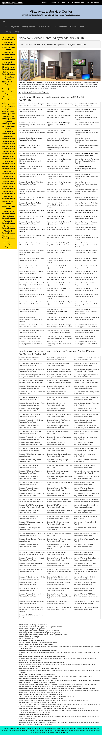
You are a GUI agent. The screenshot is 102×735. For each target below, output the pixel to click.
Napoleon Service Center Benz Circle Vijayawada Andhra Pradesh (59, 217)
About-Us (65, 2)
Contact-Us (55, 2)
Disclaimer (12, 729)
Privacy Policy (21, 729)
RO (88, 26)
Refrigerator (14, 26)
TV (54, 26)
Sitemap (5, 729)
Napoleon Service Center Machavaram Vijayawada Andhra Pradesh (87, 154)
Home (4, 21)
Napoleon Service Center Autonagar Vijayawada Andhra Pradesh (58, 110)
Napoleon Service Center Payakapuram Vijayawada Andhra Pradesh (59, 278)
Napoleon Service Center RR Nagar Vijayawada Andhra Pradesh (30, 278)
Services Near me (93, 2)
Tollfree (44, 2)
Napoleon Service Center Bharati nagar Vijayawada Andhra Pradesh (31, 212)
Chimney (8, 31)
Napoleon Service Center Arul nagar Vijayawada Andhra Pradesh (86, 212)
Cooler (81, 26)
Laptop (16, 31)
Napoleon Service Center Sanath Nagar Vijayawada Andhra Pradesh (59, 212)
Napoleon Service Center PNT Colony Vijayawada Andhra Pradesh (87, 217)
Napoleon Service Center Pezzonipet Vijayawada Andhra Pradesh (86, 223)
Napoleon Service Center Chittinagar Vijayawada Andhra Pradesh (58, 124)
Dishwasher (63, 26)
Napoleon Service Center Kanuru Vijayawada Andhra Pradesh (29, 147)
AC (6, 26)
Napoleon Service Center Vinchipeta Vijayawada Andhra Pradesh (30, 204)
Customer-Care (78, 2)
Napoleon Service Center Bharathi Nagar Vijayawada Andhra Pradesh (86, 343)
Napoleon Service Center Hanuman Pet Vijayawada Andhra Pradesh (59, 223)
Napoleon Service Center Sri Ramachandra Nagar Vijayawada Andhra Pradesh (32, 230)
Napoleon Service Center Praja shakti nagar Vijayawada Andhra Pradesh (86, 204)
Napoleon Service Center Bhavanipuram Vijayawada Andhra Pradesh (86, 169)
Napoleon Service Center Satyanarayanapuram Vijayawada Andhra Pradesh (57, 311)
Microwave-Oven (44, 26)
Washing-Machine (28, 26)
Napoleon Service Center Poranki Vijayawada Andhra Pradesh (29, 223)
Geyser (73, 26)
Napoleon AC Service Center (34, 92)
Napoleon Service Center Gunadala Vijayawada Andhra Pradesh (30, 139)
